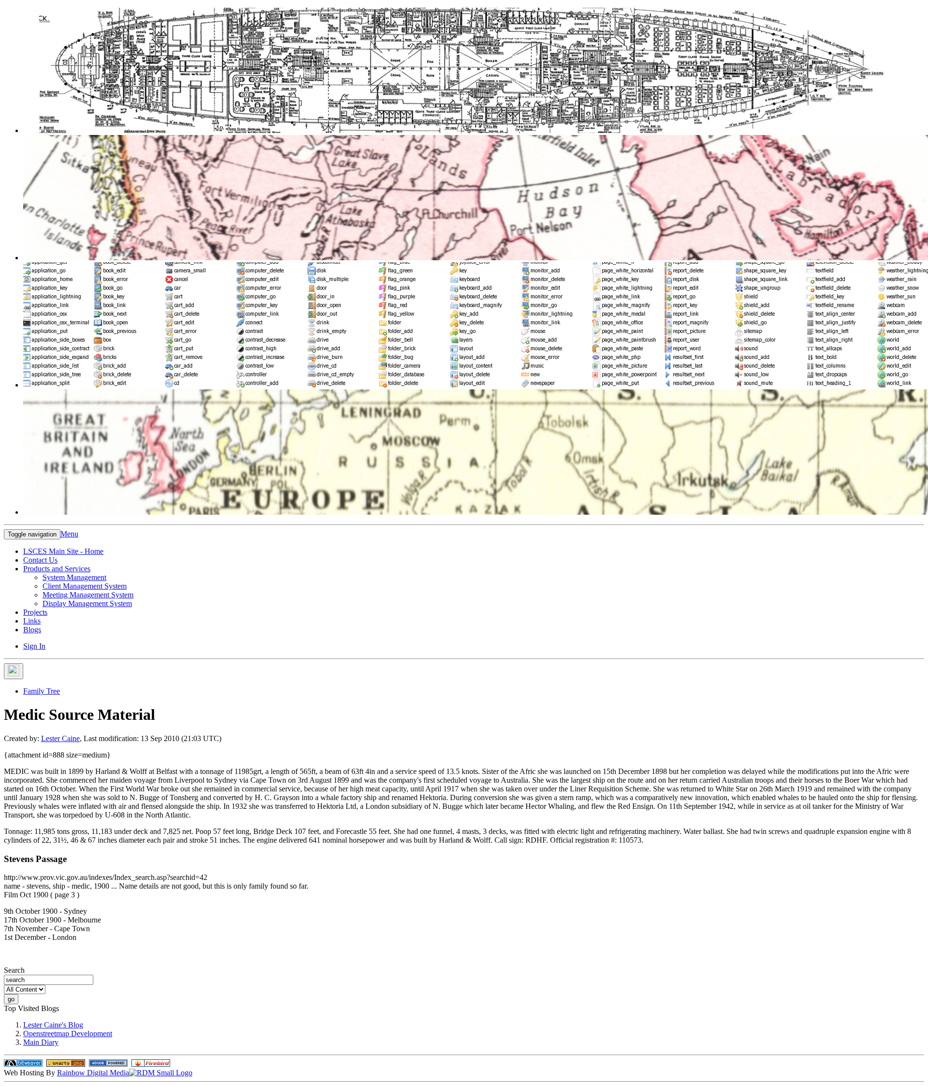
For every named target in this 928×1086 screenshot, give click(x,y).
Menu (69, 534)
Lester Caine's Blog (53, 1025)
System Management (74, 577)
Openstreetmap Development (67, 1033)
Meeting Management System (88, 595)
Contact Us (40, 560)
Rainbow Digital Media (93, 1073)
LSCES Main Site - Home (63, 551)
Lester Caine (60, 738)
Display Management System (87, 603)
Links (32, 621)
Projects (35, 612)
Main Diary (40, 1042)
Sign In (34, 646)
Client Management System (85, 586)
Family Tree (41, 691)
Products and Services (56, 569)
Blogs (32, 629)
